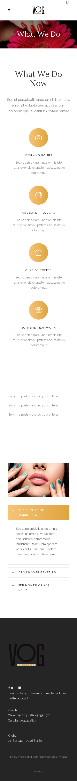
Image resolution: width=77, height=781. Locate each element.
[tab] (38, 512)
